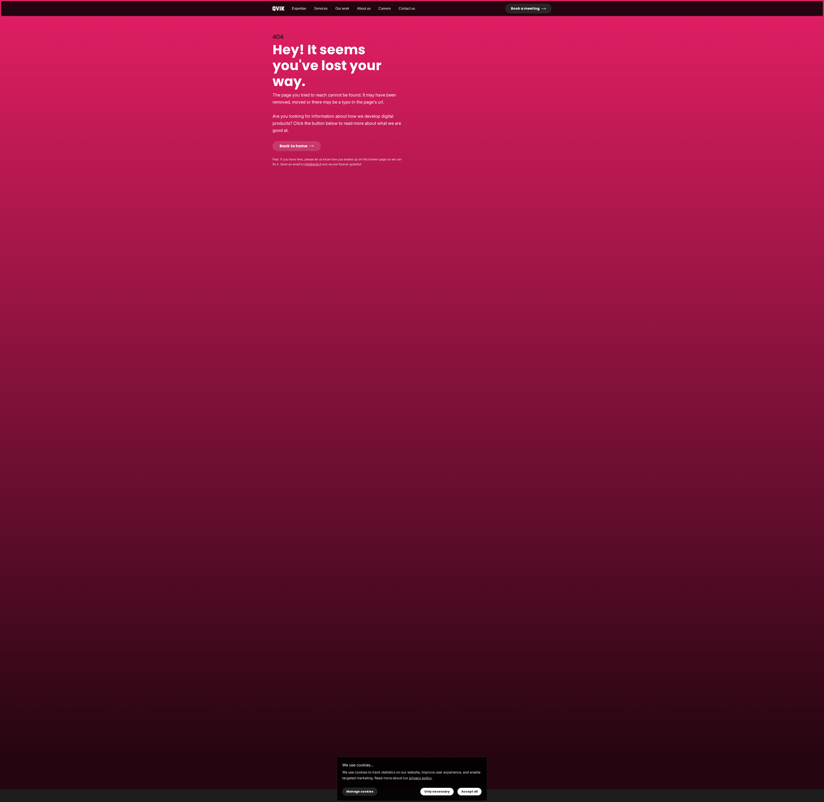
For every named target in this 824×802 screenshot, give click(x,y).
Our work (342, 8)
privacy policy (420, 778)
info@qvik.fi (312, 164)
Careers (385, 8)
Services (320, 8)
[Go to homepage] (282, 8)
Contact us (407, 8)
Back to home (293, 146)
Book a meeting (525, 8)
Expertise (299, 8)
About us (364, 8)
